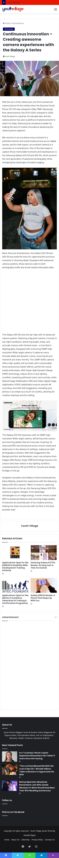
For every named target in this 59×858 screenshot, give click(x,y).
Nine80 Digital (30, 835)
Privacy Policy (37, 840)
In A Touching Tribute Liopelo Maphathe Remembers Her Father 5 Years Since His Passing (37, 755)
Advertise (25, 840)
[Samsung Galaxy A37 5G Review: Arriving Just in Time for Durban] (44, 552)
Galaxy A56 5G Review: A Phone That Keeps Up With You (43, 598)
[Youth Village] (13, 9)
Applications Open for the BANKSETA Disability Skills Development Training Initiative (15, 566)
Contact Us (50, 840)
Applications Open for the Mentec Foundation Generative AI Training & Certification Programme (15, 599)
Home (7, 23)
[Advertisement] (29, 302)
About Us (15, 840)
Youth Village (10, 56)
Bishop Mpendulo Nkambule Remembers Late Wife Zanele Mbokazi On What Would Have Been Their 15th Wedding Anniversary (37, 786)
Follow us (7, 800)
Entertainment (18, 23)
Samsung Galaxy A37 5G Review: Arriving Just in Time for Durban (43, 565)
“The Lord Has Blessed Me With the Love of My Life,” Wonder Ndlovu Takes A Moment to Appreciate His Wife (36, 770)
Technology (8, 29)
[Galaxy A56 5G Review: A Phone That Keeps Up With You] (44, 585)
